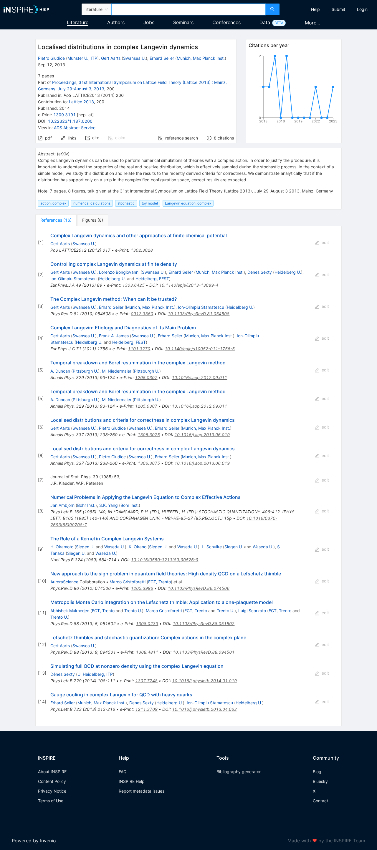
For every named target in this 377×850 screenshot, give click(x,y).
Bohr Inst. (86, 505)
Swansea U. (134, 58)
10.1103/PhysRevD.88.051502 (203, 623)
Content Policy (52, 781)
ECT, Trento (159, 581)
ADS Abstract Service (74, 127)
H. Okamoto (61, 546)
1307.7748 (146, 680)
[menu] (329, 9)
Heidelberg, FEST (152, 278)
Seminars (183, 22)
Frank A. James (114, 335)
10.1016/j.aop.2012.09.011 (199, 377)
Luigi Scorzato (252, 610)
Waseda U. (114, 546)
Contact (320, 800)
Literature (77, 22)
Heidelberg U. (288, 272)
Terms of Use (50, 800)
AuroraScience (64, 581)
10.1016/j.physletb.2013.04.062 (204, 709)
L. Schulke (212, 546)
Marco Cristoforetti (127, 581)
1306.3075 (149, 434)
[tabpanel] (188, 476)
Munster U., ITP (82, 58)
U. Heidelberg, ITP (95, 674)
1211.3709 (146, 709)
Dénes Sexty (62, 674)
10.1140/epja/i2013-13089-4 (188, 285)
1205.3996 (142, 588)
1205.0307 (146, 377)
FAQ (123, 771)
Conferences (226, 22)
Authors (116, 22)
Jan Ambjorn (62, 505)
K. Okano (137, 546)
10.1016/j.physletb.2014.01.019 (204, 680)
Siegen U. (85, 546)
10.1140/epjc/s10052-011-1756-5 (200, 348)
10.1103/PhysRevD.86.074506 (198, 588)
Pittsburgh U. (85, 370)
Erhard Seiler (162, 58)
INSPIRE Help (132, 781)
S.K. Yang (108, 505)
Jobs (148, 22)
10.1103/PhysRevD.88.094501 (203, 652)
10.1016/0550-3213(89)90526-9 (164, 559)
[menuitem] (315, 9)
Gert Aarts (110, 58)
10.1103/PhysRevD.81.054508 (198, 313)
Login (362, 9)
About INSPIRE (52, 771)
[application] (294, 90)
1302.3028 (141, 250)
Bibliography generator (238, 771)
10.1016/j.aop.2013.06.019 (202, 434)
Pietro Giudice (51, 58)
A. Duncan (60, 370)
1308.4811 (147, 652)
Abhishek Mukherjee (69, 610)
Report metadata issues (141, 790)
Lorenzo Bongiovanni (119, 272)
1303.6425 (133, 285)
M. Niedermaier (116, 370)
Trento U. (133, 610)
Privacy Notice (52, 790)
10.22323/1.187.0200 (70, 121)
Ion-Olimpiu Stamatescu (73, 278)
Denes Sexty (259, 272)
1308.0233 (147, 623)
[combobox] (188, 9)
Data (264, 22)
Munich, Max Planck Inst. (201, 58)
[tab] (56, 220)
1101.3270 (139, 348)
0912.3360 (142, 313)
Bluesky (320, 781)
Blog (317, 771)
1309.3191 (64, 114)
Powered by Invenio (34, 841)
